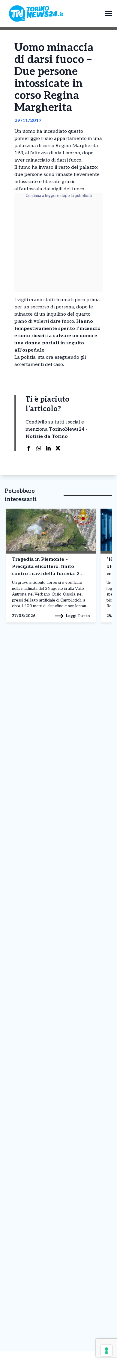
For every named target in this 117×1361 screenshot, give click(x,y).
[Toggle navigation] (108, 13)
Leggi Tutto (78, 615)
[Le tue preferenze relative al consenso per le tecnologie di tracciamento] (106, 1350)
